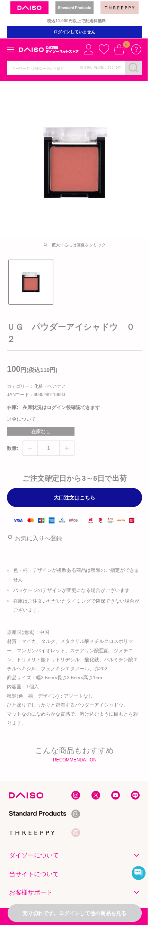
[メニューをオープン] (10, 49)
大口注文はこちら (74, 497)
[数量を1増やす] (67, 448)
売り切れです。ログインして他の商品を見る (74, 913)
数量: (12, 448)
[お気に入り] (104, 49)
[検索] (133, 67)
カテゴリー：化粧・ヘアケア (36, 386)
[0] (119, 49)
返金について (21, 419)
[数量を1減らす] (30, 448)
